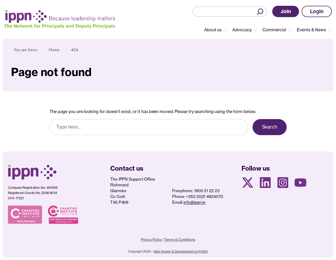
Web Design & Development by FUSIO (181, 251)
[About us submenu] (225, 30)
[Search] (260, 11)
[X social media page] (248, 182)
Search (269, 127)
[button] (285, 11)
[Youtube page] (300, 182)
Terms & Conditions (179, 239)
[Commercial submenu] (290, 30)
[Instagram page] (283, 182)
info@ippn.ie (194, 202)
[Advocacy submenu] (255, 30)
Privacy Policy (151, 239)
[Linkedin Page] (265, 182)
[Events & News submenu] (330, 30)
